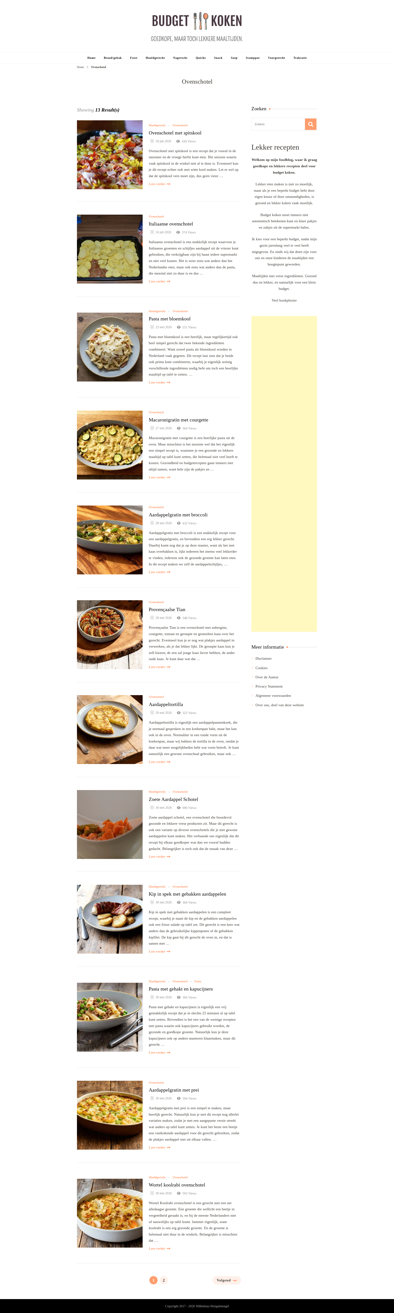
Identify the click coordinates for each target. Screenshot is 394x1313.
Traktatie (300, 57)
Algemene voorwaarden (273, 696)
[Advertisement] (284, 474)
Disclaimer (263, 658)
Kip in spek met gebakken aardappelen (187, 894)
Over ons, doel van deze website (279, 705)
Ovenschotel (180, 125)
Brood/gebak (113, 57)
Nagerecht (180, 57)
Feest (133, 57)
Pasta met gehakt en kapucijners (181, 989)
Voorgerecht (276, 57)
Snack (218, 57)
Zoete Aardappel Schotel (173, 799)
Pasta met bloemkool (170, 318)
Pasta (198, 981)
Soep (234, 57)
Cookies (261, 668)
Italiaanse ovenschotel (171, 224)
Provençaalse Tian (167, 609)
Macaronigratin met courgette (178, 419)
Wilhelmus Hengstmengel (212, 1306)
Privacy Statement (269, 686)
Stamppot (253, 57)
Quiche (201, 57)
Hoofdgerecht (155, 57)
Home (91, 57)
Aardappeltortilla (166, 704)
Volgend (224, 1280)
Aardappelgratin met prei (174, 1090)
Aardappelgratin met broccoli (178, 514)
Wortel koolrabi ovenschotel (177, 1185)
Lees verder (157, 184)
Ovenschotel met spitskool (175, 133)
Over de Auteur (266, 677)
